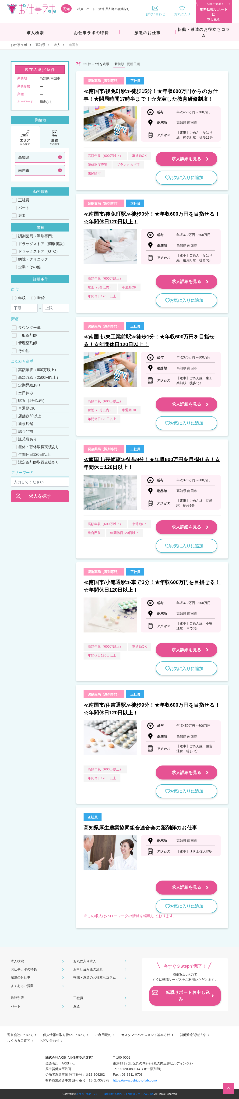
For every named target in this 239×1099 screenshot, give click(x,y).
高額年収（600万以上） (38, 370)
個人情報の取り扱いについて (64, 1035)
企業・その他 (29, 267)
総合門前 (25, 431)
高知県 (40, 45)
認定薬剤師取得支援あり (38, 462)
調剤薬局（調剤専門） (37, 236)
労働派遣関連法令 (193, 1035)
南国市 (23, 170)
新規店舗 (25, 424)
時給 (41, 298)
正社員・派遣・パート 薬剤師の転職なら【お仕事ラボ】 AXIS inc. (115, 1093)
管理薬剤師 (27, 343)
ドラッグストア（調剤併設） (42, 244)
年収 (22, 298)
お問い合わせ (49, 1040)
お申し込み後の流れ (88, 969)
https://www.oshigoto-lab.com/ (135, 1080)
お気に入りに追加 (186, 177)
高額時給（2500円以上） (39, 377)
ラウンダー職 (29, 328)
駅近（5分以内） (32, 401)
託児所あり (27, 439)
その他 (23, 351)
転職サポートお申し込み (188, 995)
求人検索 (17, 961)
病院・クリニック (33, 259)
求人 (57, 45)
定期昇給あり (29, 385)
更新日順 (133, 64)
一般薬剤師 (27, 335)
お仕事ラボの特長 (24, 969)
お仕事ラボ (19, 45)
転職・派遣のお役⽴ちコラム (94, 977)
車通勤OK (26, 408)
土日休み (25, 393)
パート (23, 208)
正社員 (23, 200)
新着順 (119, 64)
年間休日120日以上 (34, 454)
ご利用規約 (103, 1035)
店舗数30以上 (29, 416)
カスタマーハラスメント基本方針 (145, 1035)
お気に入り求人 (84, 961)
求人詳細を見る (186, 158)
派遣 (22, 216)
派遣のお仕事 (20, 977)
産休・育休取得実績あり (38, 447)
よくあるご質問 (22, 986)
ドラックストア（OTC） (39, 251)
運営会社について (20, 1035)
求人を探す (40, 496)
